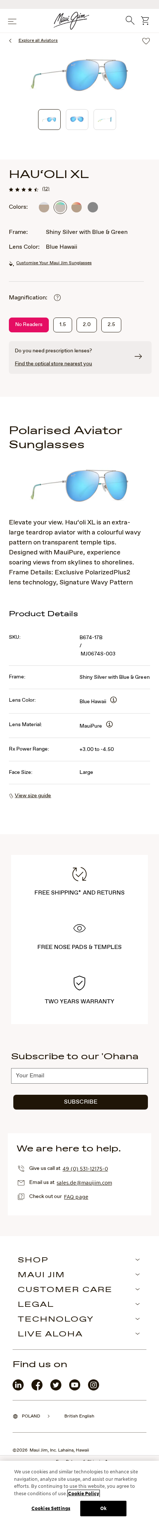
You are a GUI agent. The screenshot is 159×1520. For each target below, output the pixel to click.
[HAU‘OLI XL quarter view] (49, 119)
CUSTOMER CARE (65, 1290)
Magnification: (28, 298)
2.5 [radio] (111, 324)
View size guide (33, 795)
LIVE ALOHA (50, 1334)
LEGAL (36, 1305)
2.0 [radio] (87, 324)
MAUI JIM (41, 1275)
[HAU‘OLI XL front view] (77, 119)
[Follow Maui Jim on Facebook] (37, 1389)
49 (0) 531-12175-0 (85, 1168)
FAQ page (76, 1196)
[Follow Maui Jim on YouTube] (74, 1389)
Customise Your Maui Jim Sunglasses (54, 263)
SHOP (33, 1260)
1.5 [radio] (63, 324)
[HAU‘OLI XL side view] (105, 119)
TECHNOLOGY (56, 1319)
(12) (46, 188)
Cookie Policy (83, 1493)
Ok (103, 1508)
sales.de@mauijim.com (84, 1182)
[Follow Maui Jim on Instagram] (93, 1389)
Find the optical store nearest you (53, 363)
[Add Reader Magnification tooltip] (57, 298)
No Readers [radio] (29, 324)
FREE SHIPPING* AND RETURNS (79, 893)
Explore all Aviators (38, 41)
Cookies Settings (50, 1508)
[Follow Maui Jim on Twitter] (55, 1389)
